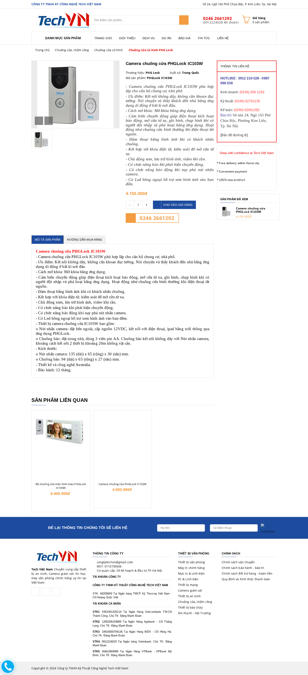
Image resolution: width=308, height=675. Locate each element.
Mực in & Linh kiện (191, 573)
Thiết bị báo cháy (190, 607)
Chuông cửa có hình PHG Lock (151, 50)
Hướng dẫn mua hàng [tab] (84, 239)
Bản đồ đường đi (234, 135)
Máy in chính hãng (191, 568)
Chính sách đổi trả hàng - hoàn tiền (247, 573)
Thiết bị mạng (188, 585)
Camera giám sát (190, 590)
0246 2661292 (157, 217)
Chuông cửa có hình (108, 50)
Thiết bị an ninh (189, 596)
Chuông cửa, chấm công (72, 50)
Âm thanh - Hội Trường (194, 613)
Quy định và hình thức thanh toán (246, 579)
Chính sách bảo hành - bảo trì (243, 568)
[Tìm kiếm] (184, 20)
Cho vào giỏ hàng (178, 204)
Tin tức (204, 38)
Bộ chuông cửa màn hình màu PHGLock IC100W (61, 486)
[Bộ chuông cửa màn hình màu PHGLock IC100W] (61, 428)
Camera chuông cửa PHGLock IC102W (122, 484)
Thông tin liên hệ (234, 66)
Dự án (166, 38)
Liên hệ (223, 38)
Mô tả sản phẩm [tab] (47, 239)
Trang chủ (103, 38)
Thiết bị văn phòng (191, 562)
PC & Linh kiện (188, 579)
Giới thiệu (127, 38)
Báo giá (185, 38)
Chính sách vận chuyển (238, 562)
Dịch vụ (148, 38)
